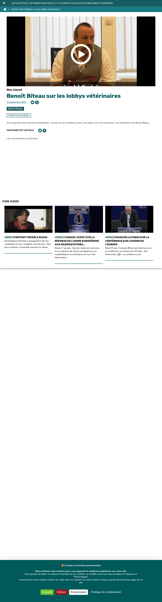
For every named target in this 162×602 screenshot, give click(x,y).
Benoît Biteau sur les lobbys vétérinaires (64, 95)
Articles (14, 9)
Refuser (61, 592)
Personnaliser (78, 592)
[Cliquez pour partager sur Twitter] (32, 102)
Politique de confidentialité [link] (106, 592)
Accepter (47, 592)
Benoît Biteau (15, 108)
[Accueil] (4, 9)
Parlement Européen (18, 115)
